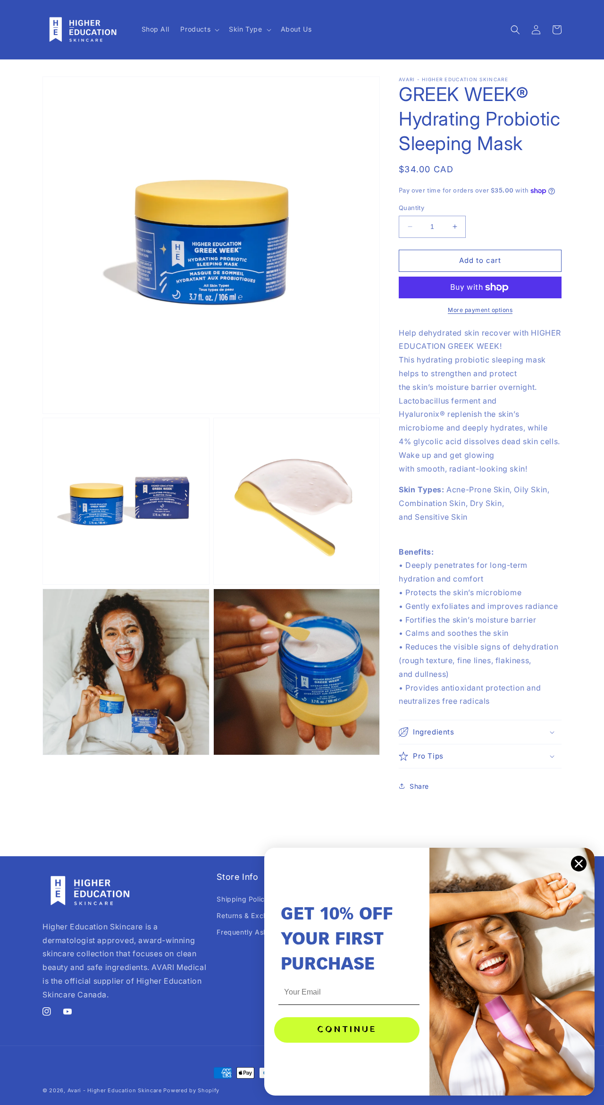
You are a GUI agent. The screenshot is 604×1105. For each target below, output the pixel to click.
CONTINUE (347, 1029)
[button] (199, 29)
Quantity (411, 207)
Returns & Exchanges (252, 915)
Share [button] (419, 786)
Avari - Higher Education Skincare (114, 1090)
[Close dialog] (578, 863)
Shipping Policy (242, 899)
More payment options (480, 309)
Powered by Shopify (191, 1090)
